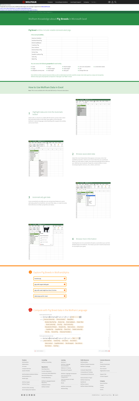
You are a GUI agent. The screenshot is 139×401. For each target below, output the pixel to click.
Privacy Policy (108, 395)
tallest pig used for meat (41, 296)
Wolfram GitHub (45, 387)
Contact (102, 387)
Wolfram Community (66, 386)
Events (101, 389)
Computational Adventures (87, 374)
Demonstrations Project (86, 377)
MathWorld (83, 382)
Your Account (103, 368)
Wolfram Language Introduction (69, 373)
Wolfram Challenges (85, 366)
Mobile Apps (25, 378)
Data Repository (45, 369)
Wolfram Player (26, 384)
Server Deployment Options (29, 389)
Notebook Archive (46, 384)
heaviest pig (37, 278)
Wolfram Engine (26, 382)
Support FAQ (103, 374)
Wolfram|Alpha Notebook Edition (30, 374)
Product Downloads (105, 364)
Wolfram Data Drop (85, 380)
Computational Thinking (86, 372)
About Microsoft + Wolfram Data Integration (40, 12)
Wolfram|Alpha (84, 362)
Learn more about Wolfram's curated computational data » (16, 8)
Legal (102, 395)
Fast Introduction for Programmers (66, 376)
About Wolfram (103, 383)
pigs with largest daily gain (41, 284)
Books (62, 383)
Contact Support (104, 376)
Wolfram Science (85, 384)
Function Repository (46, 371)
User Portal (102, 366)
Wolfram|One (25, 362)
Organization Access (105, 370)
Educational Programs (66, 370)
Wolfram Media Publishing (87, 386)
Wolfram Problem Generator (87, 364)
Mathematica (25, 364)
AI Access (24, 366)
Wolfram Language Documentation (65, 365)
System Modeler (26, 370)
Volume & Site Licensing (28, 387)
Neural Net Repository (47, 375)
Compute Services (26, 368)
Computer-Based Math (86, 370)
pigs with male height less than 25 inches (45, 290)
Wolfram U (63, 362)
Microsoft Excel (45, 6)
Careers (102, 385)
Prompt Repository (46, 377)
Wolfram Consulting (46, 362)
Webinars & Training (66, 368)
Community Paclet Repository (49, 373)
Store (101, 362)
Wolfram (98, 395)
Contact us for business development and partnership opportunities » (19, 10)
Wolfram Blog (64, 388)
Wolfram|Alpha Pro (26, 376)
